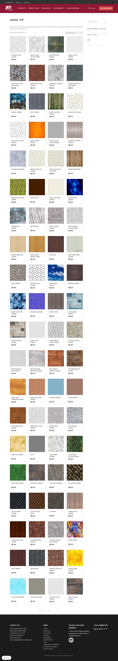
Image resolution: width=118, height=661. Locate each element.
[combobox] (97, 34)
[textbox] (97, 34)
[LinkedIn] (95, 629)
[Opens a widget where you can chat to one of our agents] (6, 658)
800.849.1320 (9, 2)
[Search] (104, 22)
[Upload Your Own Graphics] (71, 640)
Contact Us (26, 2)
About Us (18, 2)
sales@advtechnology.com (23, 640)
